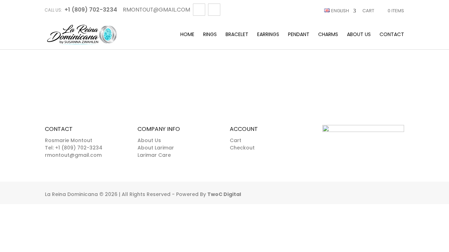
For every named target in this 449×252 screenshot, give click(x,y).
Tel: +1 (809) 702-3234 (73, 147)
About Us (359, 35)
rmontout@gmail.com (73, 155)
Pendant (298, 35)
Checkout (242, 147)
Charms (328, 35)
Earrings (268, 35)
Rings (210, 35)
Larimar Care (154, 155)
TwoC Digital (224, 194)
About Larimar (156, 147)
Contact (392, 35)
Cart (368, 10)
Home (187, 35)
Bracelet (237, 35)
